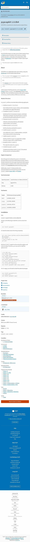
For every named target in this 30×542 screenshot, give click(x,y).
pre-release (10, 15)
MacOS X (5, 347)
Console (5, 346)
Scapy (21, 90)
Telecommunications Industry (9, 359)
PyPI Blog (14, 446)
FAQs (15, 439)
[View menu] (23, 2)
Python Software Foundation (17, 538)
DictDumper (8, 58)
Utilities (5, 393)
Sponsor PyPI (15, 466)
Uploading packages (14, 433)
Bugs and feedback (15, 460)
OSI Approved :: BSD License (9, 363)
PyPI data (3, 295)
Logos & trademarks (15, 451)
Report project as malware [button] (15, 401)
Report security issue (15, 477)
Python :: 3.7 (6, 375)
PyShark (3, 91)
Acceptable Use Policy (14, 482)
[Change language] (27, 2)
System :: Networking (8, 390)
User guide (14, 435)
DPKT (25, 90)
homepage (5, 287)
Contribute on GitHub (14, 462)
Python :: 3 (5, 371)
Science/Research (7, 356)
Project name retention (14, 437)
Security (5, 388)
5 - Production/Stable (8, 342)
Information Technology (8, 354)
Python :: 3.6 (6, 374)
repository (5, 290)
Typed (4, 397)
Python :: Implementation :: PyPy (10, 384)
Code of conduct (14, 478)
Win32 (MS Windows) (7, 349)
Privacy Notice (14, 480)
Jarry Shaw (12, 316)
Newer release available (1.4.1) (9, 300)
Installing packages (14, 432)
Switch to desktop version (15, 486)
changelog (5, 283)
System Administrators (8, 357)
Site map (22, 539)
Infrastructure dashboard (14, 448)
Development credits (14, 468)
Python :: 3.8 (6, 377)
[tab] (15, 35)
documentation (6, 285)
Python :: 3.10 (6, 380)
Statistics (15, 450)
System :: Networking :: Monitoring (10, 391)
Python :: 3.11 (6, 381)
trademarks (8, 538)
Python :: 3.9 (6, 378)
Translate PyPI (14, 464)
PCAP (3, 55)
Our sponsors (15, 453)
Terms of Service (14, 475)
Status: (15, 418)
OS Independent (6, 367)
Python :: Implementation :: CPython (11, 383)
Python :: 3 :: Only (7, 372)
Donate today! (15, 422)
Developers (5, 353)
